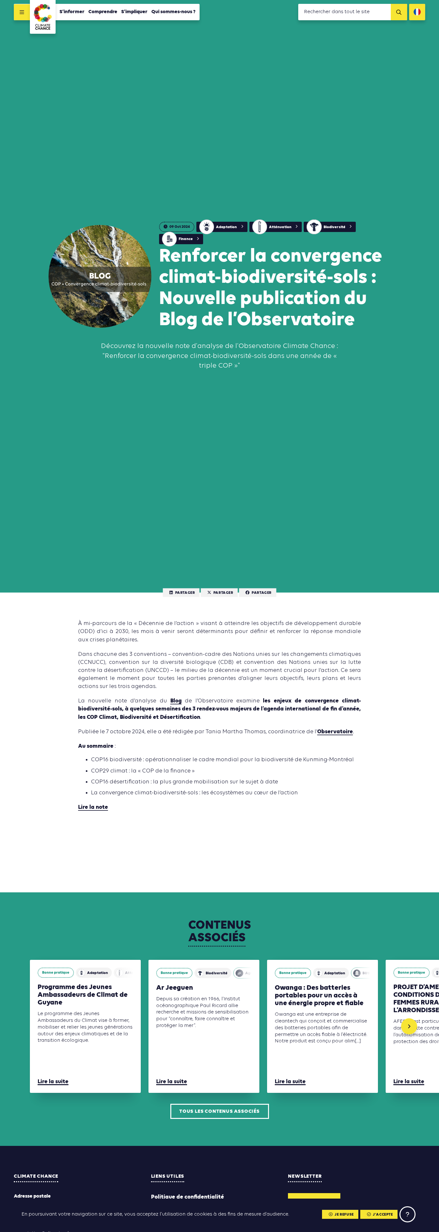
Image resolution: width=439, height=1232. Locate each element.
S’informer (72, 12)
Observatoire (335, 731)
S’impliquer (134, 12)
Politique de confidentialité (187, 1197)
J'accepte (383, 1214)
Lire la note (93, 807)
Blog (176, 701)
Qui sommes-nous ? (173, 12)
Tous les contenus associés (219, 1111)
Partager (185, 593)
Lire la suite (53, 1081)
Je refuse (344, 1214)
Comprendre (102, 12)
